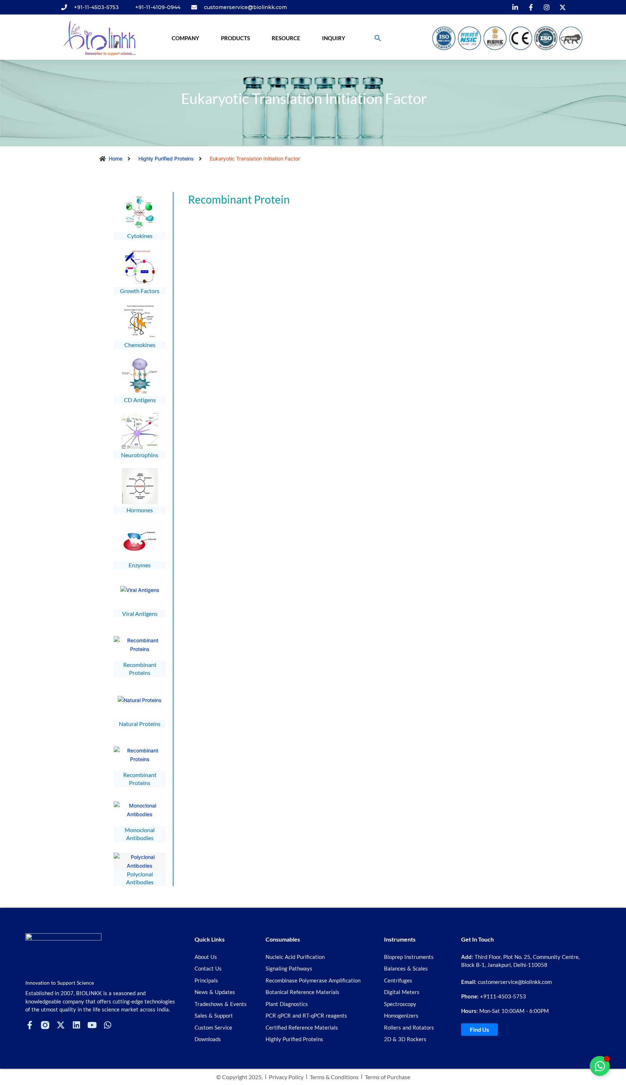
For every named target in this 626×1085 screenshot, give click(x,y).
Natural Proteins (139, 723)
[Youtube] (92, 1025)
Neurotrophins (139, 454)
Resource (286, 38)
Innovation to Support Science (59, 983)
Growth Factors (139, 290)
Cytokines (140, 235)
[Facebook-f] (29, 1025)
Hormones (139, 509)
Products (235, 38)
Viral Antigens (140, 613)
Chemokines (139, 344)
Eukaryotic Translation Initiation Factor (304, 98)
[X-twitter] (61, 1025)
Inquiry (333, 38)
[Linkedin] (76, 1025)
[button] (378, 38)
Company (185, 38)
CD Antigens (140, 399)
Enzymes (140, 565)
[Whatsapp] (107, 1025)
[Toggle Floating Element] (600, 1066)
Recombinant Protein (239, 199)
